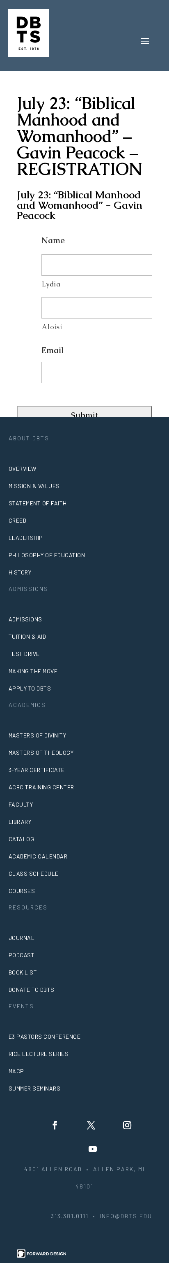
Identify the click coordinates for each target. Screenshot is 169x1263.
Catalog (21, 838)
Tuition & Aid (27, 636)
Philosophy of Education (47, 554)
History (20, 572)
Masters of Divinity (37, 735)
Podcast (22, 954)
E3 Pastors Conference (45, 1036)
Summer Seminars (35, 1088)
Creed (18, 520)
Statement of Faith (38, 503)
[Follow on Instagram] (127, 1125)
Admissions (25, 619)
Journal (22, 937)
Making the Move (33, 671)
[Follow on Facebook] (55, 1125)
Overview (23, 468)
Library (20, 821)
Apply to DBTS (30, 688)
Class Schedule (34, 873)
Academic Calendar (38, 856)
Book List (23, 972)
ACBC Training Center (41, 787)
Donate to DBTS (32, 989)
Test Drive (24, 653)
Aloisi (52, 327)
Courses (22, 890)
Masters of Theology (41, 752)
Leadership (26, 537)
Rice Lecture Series (39, 1053)
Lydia (51, 284)
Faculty (21, 804)
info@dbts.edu (126, 1215)
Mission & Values (34, 485)
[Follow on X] (91, 1125)
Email (52, 350)
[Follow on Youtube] (92, 1149)
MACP (16, 1071)
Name (53, 240)
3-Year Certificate (37, 769)
